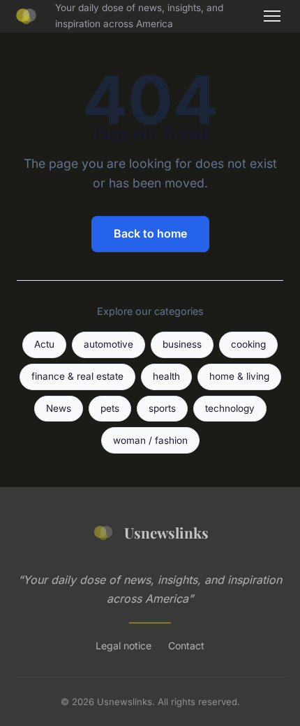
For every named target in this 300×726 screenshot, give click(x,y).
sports (162, 408)
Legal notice (123, 645)
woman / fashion (150, 440)
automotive (108, 344)
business (182, 344)
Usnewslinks (166, 532)
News (58, 408)
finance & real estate (77, 376)
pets (109, 408)
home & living (239, 376)
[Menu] (272, 16)
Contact (186, 645)
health (166, 376)
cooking (248, 344)
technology (230, 408)
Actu (44, 344)
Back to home (150, 233)
